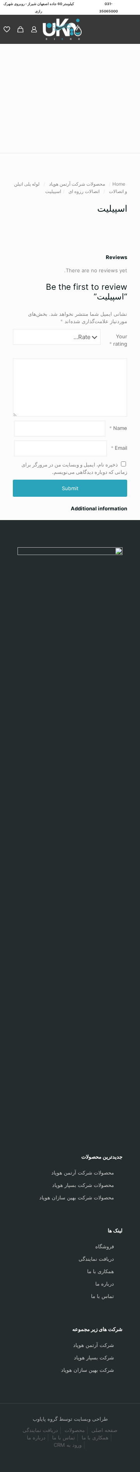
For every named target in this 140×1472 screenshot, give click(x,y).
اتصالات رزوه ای (84, 191)
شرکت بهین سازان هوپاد (87, 1370)
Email (119, 448)
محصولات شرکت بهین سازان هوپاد (76, 1197)
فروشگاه (104, 1246)
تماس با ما (102, 1296)
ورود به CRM (68, 1445)
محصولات (75, 1430)
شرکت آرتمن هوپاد (93, 1345)
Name (118, 428)
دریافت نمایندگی (96, 1259)
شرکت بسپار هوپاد (94, 1357)
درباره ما (104, 1284)
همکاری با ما (100, 1271)
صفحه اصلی (104, 1430)
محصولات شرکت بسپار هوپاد (83, 1185)
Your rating (118, 340)
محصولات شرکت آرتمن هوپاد (77, 184)
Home (118, 184)
